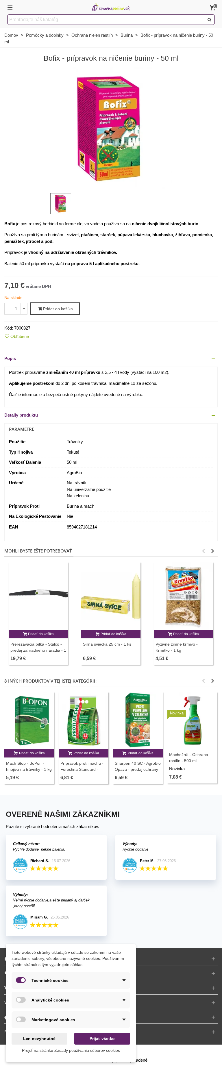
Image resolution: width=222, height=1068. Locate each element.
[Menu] (9, 7)
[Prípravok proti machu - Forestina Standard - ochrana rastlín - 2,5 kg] (83, 720)
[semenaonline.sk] (111, 7)
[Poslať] (209, 20)
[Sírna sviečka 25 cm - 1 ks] (110, 596)
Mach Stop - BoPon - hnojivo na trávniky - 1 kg (29, 766)
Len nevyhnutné (39, 1038)
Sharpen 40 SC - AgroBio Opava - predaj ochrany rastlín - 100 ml (138, 769)
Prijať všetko (102, 1038)
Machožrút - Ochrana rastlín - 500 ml (188, 757)
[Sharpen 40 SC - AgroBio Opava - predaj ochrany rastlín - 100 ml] (138, 720)
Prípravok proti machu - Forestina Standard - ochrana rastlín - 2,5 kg (81, 769)
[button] (111, 359)
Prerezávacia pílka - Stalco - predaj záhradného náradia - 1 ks (38, 650)
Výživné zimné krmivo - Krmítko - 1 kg (177, 647)
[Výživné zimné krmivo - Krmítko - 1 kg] (183, 596)
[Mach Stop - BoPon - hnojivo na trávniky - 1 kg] (29, 720)
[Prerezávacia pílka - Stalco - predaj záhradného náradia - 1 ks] (38, 596)
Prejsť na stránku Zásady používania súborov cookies (71, 1050)
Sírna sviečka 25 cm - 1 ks (107, 644)
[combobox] (106, 20)
